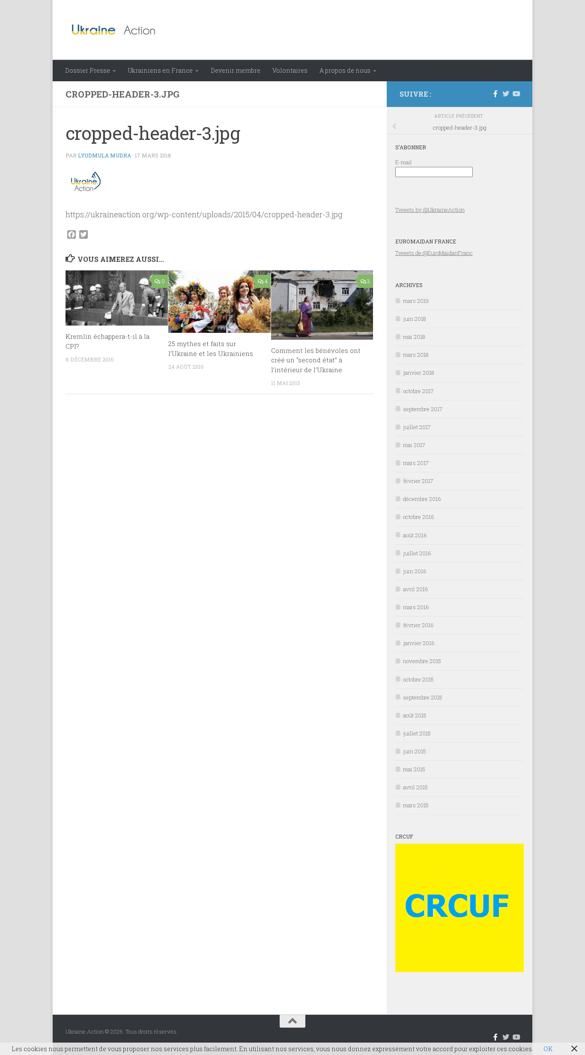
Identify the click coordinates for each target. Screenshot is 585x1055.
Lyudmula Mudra (104, 155)
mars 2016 (416, 607)
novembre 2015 (422, 661)
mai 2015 (414, 769)
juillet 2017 (417, 427)
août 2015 (415, 715)
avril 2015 (415, 787)
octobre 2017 (418, 391)
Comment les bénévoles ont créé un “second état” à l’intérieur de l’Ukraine (316, 360)
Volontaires (289, 70)
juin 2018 (414, 319)
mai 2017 (414, 445)
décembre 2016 (422, 499)
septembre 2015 (422, 697)
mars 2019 (416, 301)
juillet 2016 (417, 553)
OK (547, 1049)
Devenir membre (235, 70)
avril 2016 (415, 589)
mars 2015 (416, 805)
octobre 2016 (418, 517)
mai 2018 (414, 337)
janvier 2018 (418, 372)
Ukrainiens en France (160, 70)
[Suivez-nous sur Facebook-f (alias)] (495, 93)
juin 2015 (414, 751)
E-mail (403, 162)
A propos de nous (344, 70)
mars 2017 (416, 463)
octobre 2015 (418, 679)
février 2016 (418, 625)
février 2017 (418, 481)
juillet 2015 (417, 733)
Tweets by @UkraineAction (430, 209)
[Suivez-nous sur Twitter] (505, 93)
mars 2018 (416, 355)
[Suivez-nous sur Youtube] (516, 93)
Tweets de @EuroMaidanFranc (434, 253)
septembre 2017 (422, 409)
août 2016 (415, 535)
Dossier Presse (87, 70)
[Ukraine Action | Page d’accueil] (116, 30)
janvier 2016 (419, 643)
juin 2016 (415, 571)
